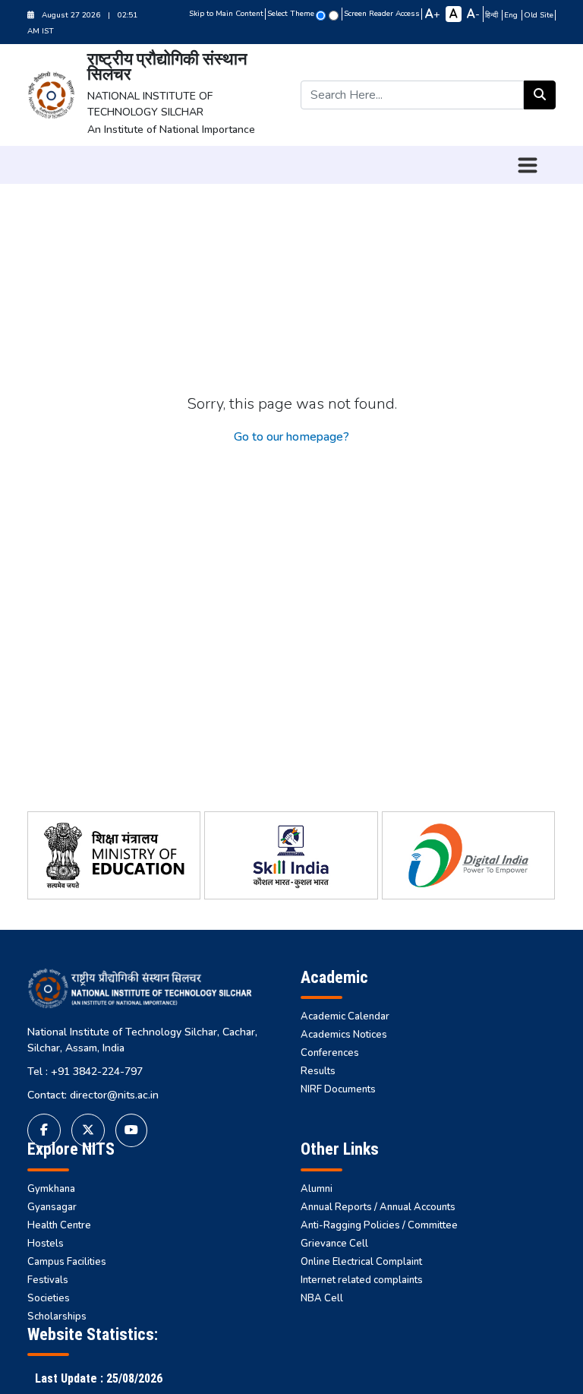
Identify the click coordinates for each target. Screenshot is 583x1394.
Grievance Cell (334, 1243)
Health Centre (59, 1225)
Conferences (330, 1053)
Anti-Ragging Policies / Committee (379, 1225)
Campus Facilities (66, 1262)
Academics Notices (344, 1035)
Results (318, 1071)
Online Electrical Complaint (361, 1262)
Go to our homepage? (291, 436)
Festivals (47, 1280)
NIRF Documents (338, 1089)
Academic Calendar (345, 1016)
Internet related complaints (362, 1280)
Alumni (316, 1189)
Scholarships (57, 1316)
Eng (512, 15)
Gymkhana (51, 1189)
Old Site (538, 15)
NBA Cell (322, 1298)
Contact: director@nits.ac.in (93, 1095)
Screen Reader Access (382, 13)
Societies (48, 1298)
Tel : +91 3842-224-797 (85, 1071)
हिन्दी (492, 15)
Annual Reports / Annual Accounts (378, 1207)
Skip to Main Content (226, 13)
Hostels (45, 1243)
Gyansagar (52, 1207)
